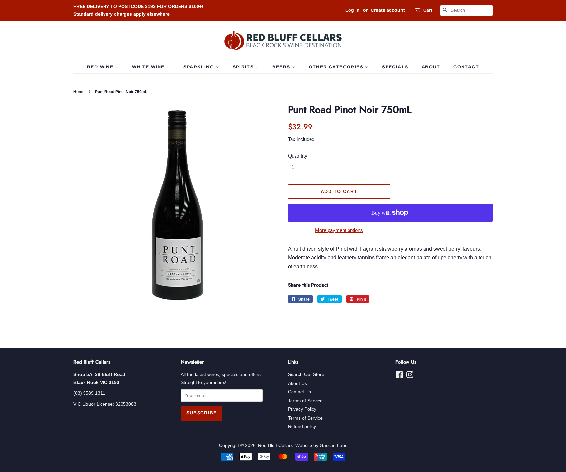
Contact (466, 66)
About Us (297, 383)
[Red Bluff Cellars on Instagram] (409, 376)
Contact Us (299, 391)
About (431, 66)
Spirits (244, 66)
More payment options (339, 230)
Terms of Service (305, 400)
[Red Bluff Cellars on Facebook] (399, 376)
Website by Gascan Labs (321, 445)
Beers (282, 66)
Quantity (297, 156)
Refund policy (302, 426)
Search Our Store (306, 374)
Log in (352, 10)
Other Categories (337, 66)
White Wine (149, 66)
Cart (427, 10)
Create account (388, 10)
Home (79, 91)
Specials (395, 66)
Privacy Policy (302, 409)
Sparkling (199, 66)
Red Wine (101, 66)
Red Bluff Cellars (275, 445)
